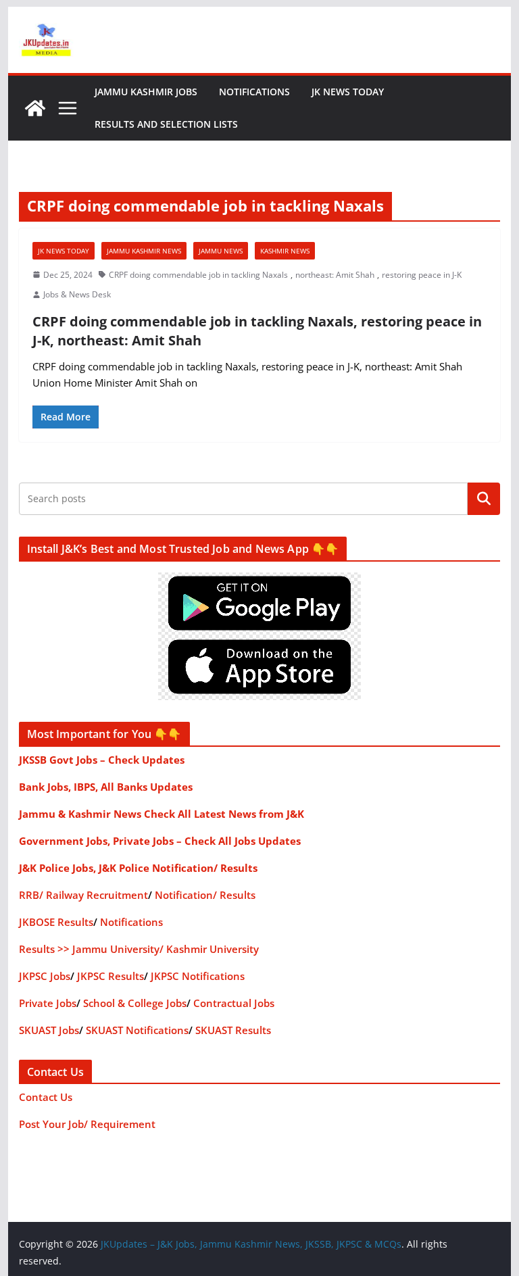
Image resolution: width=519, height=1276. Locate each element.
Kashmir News (285, 250)
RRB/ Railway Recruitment (83, 895)
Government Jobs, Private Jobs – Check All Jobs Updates (160, 841)
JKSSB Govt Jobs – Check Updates (101, 759)
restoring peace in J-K (422, 274)
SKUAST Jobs (49, 1030)
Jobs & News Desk (77, 294)
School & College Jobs (135, 1003)
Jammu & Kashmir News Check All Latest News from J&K (161, 813)
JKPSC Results (110, 976)
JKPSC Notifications (198, 976)
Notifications (254, 91)
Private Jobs (47, 1003)
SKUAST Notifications (137, 1030)
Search (484, 498)
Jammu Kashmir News (144, 250)
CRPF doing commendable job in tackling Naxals (198, 274)
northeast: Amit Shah (334, 274)
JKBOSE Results (56, 922)
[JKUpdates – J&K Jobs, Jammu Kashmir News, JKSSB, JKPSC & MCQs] (35, 108)
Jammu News (221, 250)
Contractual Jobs (233, 1003)
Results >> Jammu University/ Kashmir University (139, 949)
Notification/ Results (205, 895)
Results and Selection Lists (166, 124)
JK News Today (348, 91)
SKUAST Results (233, 1030)
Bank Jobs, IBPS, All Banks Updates (106, 786)
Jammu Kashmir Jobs (146, 91)
